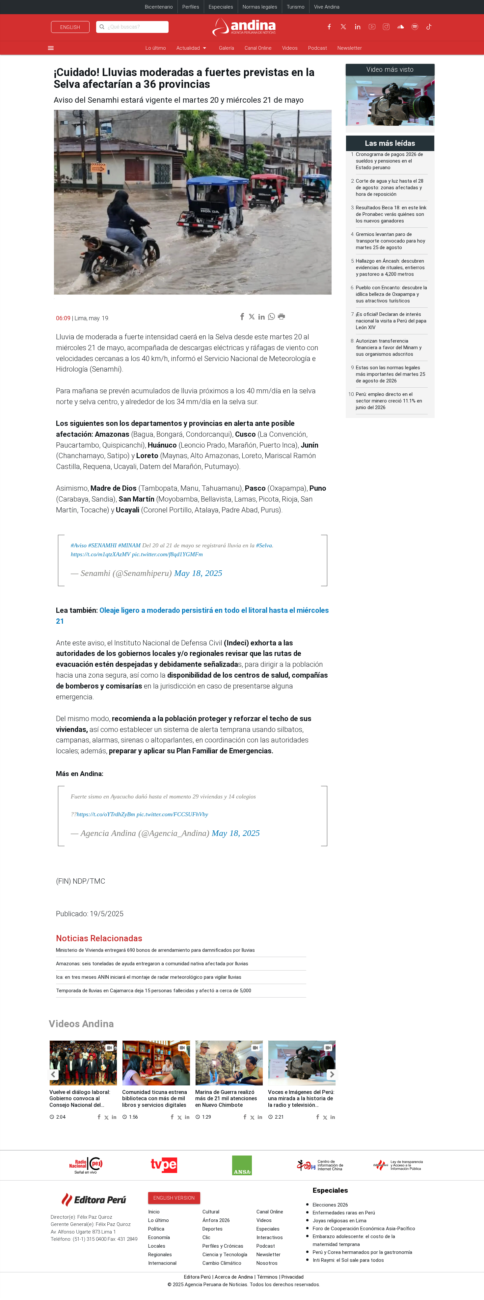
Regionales (160, 1255)
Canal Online (258, 48)
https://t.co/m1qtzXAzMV (100, 554)
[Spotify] (414, 26)
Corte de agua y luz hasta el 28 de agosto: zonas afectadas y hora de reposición (389, 187)
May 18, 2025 (198, 573)
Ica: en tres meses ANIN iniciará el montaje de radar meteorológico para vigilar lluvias (148, 977)
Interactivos (269, 1237)
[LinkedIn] (357, 26)
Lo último (156, 48)
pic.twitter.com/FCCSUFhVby (172, 814)
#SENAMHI (102, 545)
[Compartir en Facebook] (100, 1117)
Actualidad (192, 48)
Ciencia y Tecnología (224, 1255)
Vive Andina (326, 7)
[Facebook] (329, 26)
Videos (290, 48)
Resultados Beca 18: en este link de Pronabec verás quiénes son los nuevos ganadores (391, 214)
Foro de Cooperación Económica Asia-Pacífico (364, 1229)
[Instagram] (386, 26)
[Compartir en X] (107, 1117)
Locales (156, 1246)
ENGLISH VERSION (174, 1198)
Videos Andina (81, 1023)
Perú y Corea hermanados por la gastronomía (362, 1252)
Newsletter (349, 48)
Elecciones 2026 (330, 1205)
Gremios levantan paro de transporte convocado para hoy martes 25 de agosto (390, 240)
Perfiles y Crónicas (222, 1246)
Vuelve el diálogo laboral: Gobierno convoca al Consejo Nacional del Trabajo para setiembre (79, 1102)
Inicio (154, 1212)
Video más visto (390, 69)
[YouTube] (372, 26)
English (70, 27)
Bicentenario (159, 7)
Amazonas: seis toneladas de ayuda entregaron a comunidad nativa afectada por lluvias (152, 964)
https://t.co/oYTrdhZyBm (106, 814)
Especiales (221, 7)
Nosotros (267, 1263)
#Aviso (79, 545)
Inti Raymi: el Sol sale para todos (348, 1260)
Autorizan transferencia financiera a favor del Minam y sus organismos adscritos (388, 347)
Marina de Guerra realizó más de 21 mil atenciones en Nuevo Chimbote (226, 1098)
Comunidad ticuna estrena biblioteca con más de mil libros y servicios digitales (154, 1098)
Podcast (317, 48)
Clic (206, 1237)
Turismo (296, 7)
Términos (267, 1277)
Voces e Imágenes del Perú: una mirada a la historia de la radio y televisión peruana (301, 1102)
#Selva (264, 545)
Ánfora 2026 (216, 1220)
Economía (159, 1237)
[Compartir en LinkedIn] (114, 1117)
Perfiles (190, 7)
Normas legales (260, 7)
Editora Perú (197, 1277)
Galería (226, 48)
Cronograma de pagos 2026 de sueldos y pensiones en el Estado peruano (389, 160)
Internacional (162, 1263)
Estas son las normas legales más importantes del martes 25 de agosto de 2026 (390, 374)
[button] (53, 1074)
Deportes (212, 1229)
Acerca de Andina (234, 1277)
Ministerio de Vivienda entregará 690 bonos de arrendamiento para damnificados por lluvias (155, 950)
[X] (343, 26)
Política (156, 1229)
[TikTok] (429, 26)
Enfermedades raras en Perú (344, 1213)
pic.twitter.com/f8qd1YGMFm (167, 554)
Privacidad (293, 1277)
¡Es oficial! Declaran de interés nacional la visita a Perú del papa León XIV (391, 320)
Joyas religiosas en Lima (339, 1221)
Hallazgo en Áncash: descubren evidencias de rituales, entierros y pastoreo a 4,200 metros (390, 267)
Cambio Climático (221, 1263)
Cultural (210, 1212)
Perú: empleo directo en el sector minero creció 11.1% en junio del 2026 (389, 400)
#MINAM (129, 545)
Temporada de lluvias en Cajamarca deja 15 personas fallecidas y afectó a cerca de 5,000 (153, 991)
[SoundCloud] (400, 26)
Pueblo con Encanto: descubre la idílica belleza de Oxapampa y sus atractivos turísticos (391, 294)
